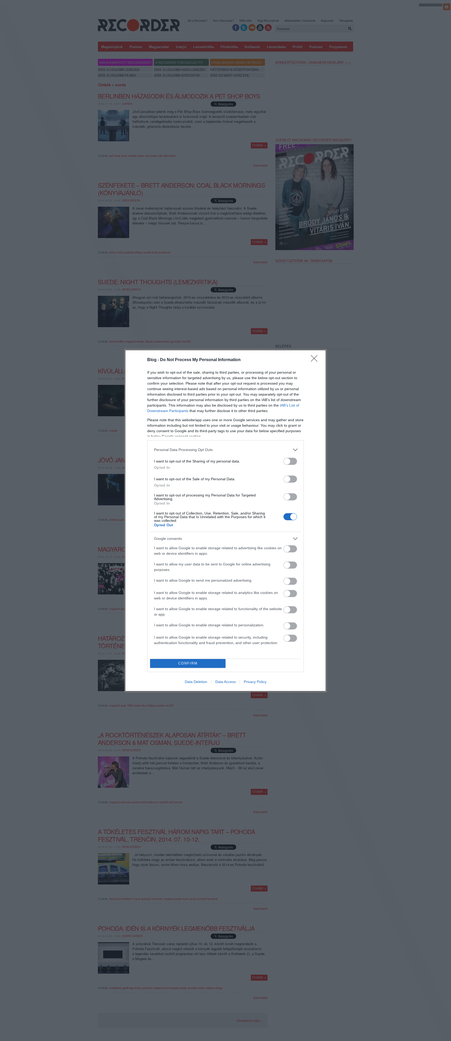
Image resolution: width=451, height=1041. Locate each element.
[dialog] (225, 520)
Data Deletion (196, 682)
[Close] (316, 360)
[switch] (290, 461)
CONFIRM (188, 663)
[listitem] (225, 450)
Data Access (225, 682)
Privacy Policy (255, 682)
